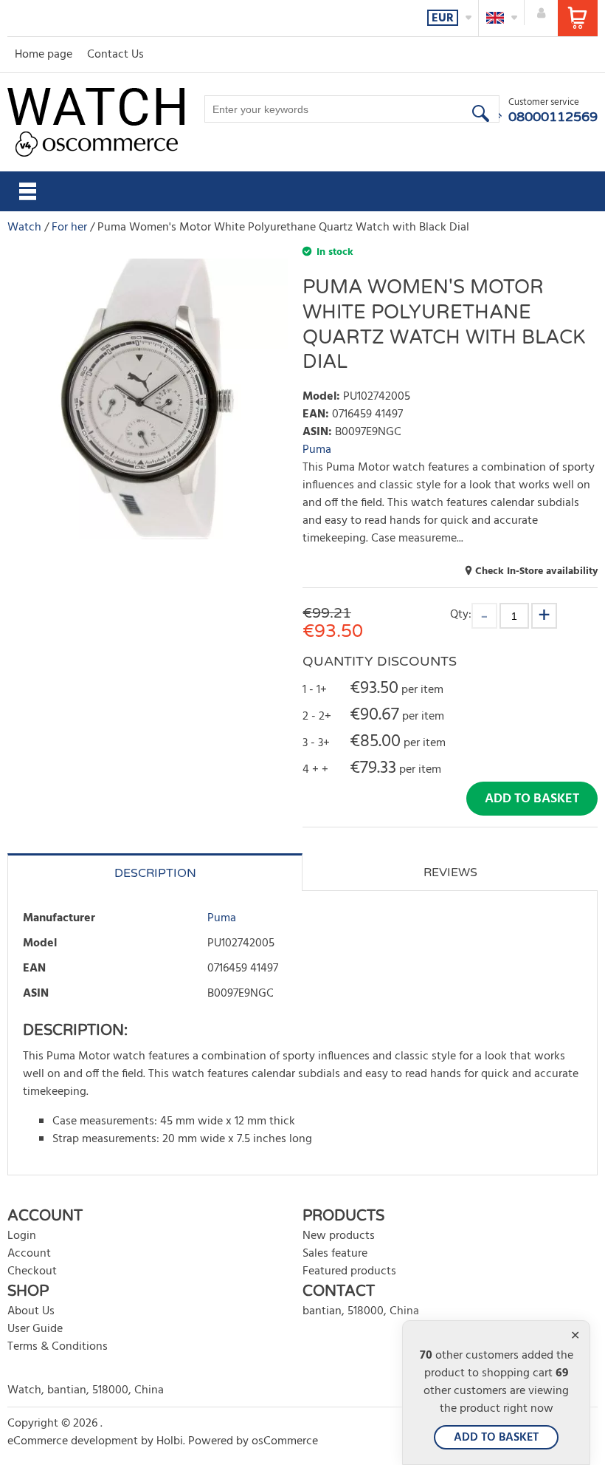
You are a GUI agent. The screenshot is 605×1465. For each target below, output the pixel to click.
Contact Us (115, 54)
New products (338, 1236)
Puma (316, 450)
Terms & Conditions (57, 1346)
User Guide (35, 1329)
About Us (31, 1311)
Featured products (349, 1271)
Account (29, 1253)
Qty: (460, 614)
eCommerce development (72, 1441)
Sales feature (334, 1253)
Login (21, 1236)
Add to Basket (532, 799)
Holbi (169, 1441)
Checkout (32, 1271)
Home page (43, 54)
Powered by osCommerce (253, 1441)
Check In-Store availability (536, 571)
